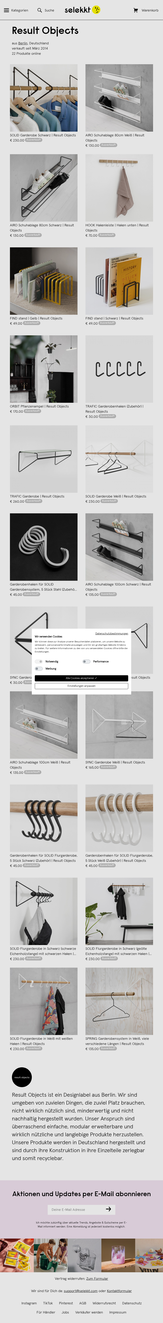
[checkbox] (39, 662)
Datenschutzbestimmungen (111, 633)
